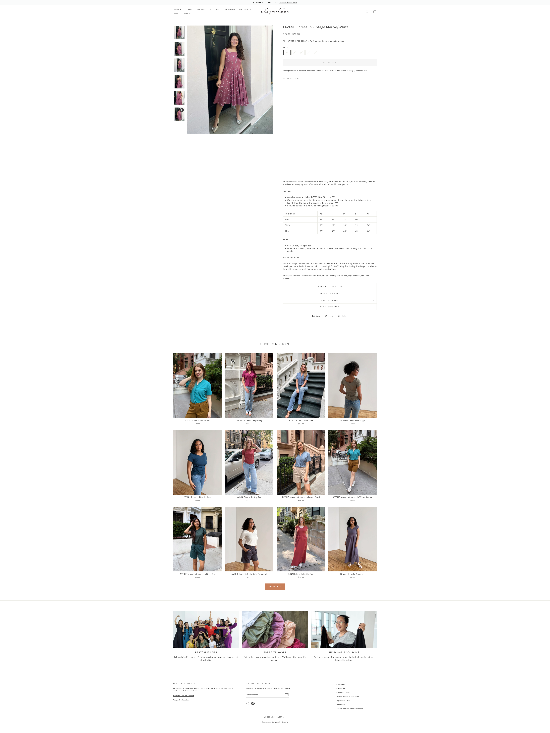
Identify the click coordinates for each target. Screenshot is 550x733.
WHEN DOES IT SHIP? (330, 287)
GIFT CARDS (245, 9)
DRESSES (201, 9)
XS (287, 52)
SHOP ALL (178, 9)
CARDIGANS (229, 9)
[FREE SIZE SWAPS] (275, 629)
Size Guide (340, 689)
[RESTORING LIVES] (206, 629)
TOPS (189, 9)
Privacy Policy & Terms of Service (349, 708)
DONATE (186, 13)
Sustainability (184, 700)
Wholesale (340, 704)
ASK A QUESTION (330, 307)
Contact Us (340, 685)
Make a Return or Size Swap (347, 696)
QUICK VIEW (197, 414)
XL (315, 52)
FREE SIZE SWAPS (330, 293)
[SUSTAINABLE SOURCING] (344, 629)
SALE (176, 13)
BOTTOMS (214, 9)
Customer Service (343, 693)
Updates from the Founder (183, 695)
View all (274, 586)
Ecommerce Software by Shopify (275, 722)
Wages (175, 700)
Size (285, 47)
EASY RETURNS (329, 300)
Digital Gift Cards (343, 700)
